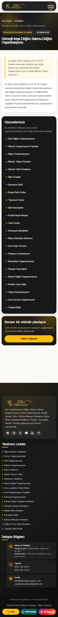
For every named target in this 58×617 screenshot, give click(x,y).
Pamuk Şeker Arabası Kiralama (19, 501)
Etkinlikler (19, 21)
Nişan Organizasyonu (19, 154)
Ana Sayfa (7, 21)
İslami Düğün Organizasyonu (22, 277)
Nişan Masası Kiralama (15, 452)
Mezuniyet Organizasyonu (21, 261)
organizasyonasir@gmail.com (28, 584)
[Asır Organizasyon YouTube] (26, 432)
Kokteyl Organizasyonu (15, 497)
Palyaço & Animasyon (19, 254)
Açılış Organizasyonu (18, 292)
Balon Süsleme (11, 470)
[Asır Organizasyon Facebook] (7, 432)
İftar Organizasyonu (13, 461)
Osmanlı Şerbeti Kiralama (16, 506)
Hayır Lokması (45, 605)
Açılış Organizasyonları (15, 456)
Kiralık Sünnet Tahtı (13, 474)
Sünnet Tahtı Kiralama (19, 169)
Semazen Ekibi (15, 185)
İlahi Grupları (14, 177)
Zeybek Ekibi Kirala (13, 529)
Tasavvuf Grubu (16, 200)
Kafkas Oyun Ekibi (17, 284)
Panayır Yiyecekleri (17, 269)
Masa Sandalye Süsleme (20, 238)
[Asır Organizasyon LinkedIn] (32, 432)
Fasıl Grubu (14, 223)
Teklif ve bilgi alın (29, 339)
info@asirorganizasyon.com (28, 581)
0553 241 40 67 (22, 567)
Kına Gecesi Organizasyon (21, 300)
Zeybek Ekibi (14, 307)
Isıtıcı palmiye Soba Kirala (16, 488)
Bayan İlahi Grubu (17, 192)
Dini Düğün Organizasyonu (21, 139)
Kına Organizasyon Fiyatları (17, 492)
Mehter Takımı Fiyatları (19, 161)
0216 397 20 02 (22, 570)
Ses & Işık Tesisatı (17, 246)
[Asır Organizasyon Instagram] (13, 432)
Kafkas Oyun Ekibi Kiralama (17, 524)
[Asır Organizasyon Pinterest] (38, 432)
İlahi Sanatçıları (15, 208)
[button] (51, 6)
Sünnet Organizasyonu (14, 465)
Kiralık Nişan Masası (18, 215)
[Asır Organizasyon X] (20, 432)
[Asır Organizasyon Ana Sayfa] (15, 6)
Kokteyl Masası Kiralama (16, 520)
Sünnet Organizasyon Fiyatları (23, 146)
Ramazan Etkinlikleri (18, 231)
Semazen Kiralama (13, 479)
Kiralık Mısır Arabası (13, 510)
